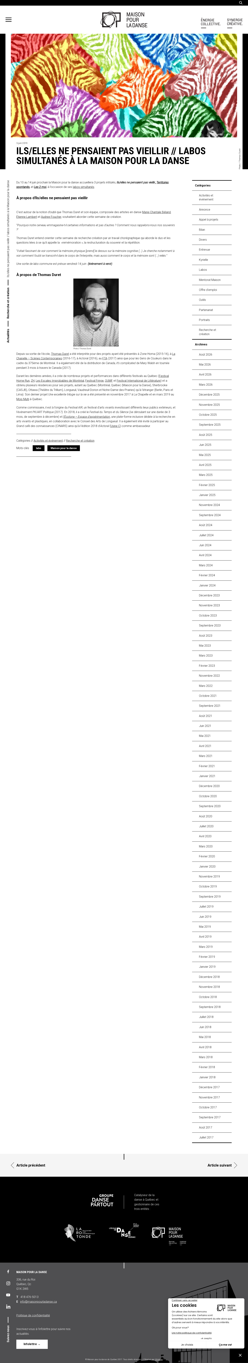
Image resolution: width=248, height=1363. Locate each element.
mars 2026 (206, 384)
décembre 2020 (209, 786)
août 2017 (205, 1127)
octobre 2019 (208, 886)
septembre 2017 (210, 1117)
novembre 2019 (209, 876)
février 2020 (207, 856)
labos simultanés (83, 187)
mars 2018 (206, 1057)
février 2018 (207, 1067)
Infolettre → (32, 1344)
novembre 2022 (209, 675)
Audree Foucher (51, 217)
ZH (32, 380)
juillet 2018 (206, 1017)
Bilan (202, 229)
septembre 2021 (210, 706)
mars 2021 (206, 756)
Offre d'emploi (208, 290)
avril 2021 (205, 746)
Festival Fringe (94, 380)
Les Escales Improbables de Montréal (60, 380)
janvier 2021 (207, 776)
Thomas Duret (60, 354)
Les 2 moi (40, 187)
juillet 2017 (206, 1137)
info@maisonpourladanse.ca (38, 1301)
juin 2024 (205, 545)
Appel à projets (208, 219)
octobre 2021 (208, 696)
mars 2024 (206, 565)
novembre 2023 (209, 605)
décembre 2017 (209, 1087)
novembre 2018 (209, 987)
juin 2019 (205, 916)
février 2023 (207, 665)
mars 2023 (206, 655)
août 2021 (205, 716)
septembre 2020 (210, 806)
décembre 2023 (209, 595)
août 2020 (205, 816)
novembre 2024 (209, 505)
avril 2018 (205, 1047)
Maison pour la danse (64, 448)
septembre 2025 (210, 424)
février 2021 (207, 766)
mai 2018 (205, 1037)
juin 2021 (205, 726)
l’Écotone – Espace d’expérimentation (86, 416)
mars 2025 (206, 475)
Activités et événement (48, 440)
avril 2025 (205, 465)
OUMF (109, 380)
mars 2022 (206, 686)
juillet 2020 (206, 826)
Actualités (8, 336)
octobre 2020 (208, 796)
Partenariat (206, 310)
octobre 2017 (208, 1107)
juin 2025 (205, 445)
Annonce (204, 209)
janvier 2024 (207, 585)
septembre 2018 (210, 1007)
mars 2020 (206, 846)
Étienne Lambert (26, 217)
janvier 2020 (207, 866)
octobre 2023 (208, 615)
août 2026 (205, 354)
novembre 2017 (209, 1097)
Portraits (204, 320)
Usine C (115, 426)
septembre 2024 (210, 515)
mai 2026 (205, 364)
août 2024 (205, 525)
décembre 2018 (209, 977)
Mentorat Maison (210, 280)
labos (203, 269)
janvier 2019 (207, 966)
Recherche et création (8, 303)
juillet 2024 (206, 535)
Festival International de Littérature (139, 380)
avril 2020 (205, 836)
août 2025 (205, 435)
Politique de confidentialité (33, 1315)
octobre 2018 (208, 997)
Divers (203, 239)
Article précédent (30, 1165)
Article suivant (220, 1165)
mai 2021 (205, 736)
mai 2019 (205, 926)
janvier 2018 (207, 1077)
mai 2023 (205, 645)
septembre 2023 (210, 625)
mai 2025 (205, 455)
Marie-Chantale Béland (156, 212)
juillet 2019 (206, 906)
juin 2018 (205, 1027)
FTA (104, 358)
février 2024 (207, 575)
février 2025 (207, 485)
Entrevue (204, 249)
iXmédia (159, 1359)
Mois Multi (22, 399)
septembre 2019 (210, 896)
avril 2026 (205, 374)
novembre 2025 (209, 404)
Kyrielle (203, 260)
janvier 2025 (207, 495)
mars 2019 (206, 947)
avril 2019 (205, 936)
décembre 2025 (209, 394)
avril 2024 (205, 555)
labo (38, 448)
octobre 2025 (208, 414)
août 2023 (205, 635)
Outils (202, 300)
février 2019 (207, 957)
